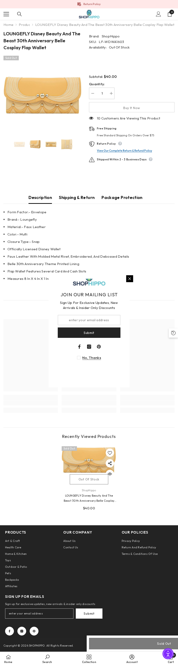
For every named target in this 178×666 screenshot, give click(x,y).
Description (40, 197)
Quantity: (97, 84)
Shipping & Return (77, 197)
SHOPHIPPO (37, 645)
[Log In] (158, 14)
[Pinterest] (34, 631)
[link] (30, 402)
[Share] (110, 463)
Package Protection (122, 197)
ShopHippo (111, 36)
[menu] (6, 14)
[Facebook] (9, 631)
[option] (42, 95)
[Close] (129, 278)
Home (8, 24)
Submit (89, 613)
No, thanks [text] (91, 357)
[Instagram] (21, 631)
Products (24, 24)
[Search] (19, 14)
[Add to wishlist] (110, 453)
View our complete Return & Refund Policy (124, 150)
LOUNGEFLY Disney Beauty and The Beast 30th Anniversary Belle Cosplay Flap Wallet (89, 498)
